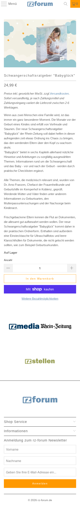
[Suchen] (65, 4)
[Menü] (2, 4)
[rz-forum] (40, 4)
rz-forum (43, 500)
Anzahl (8, 260)
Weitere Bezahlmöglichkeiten (40, 298)
